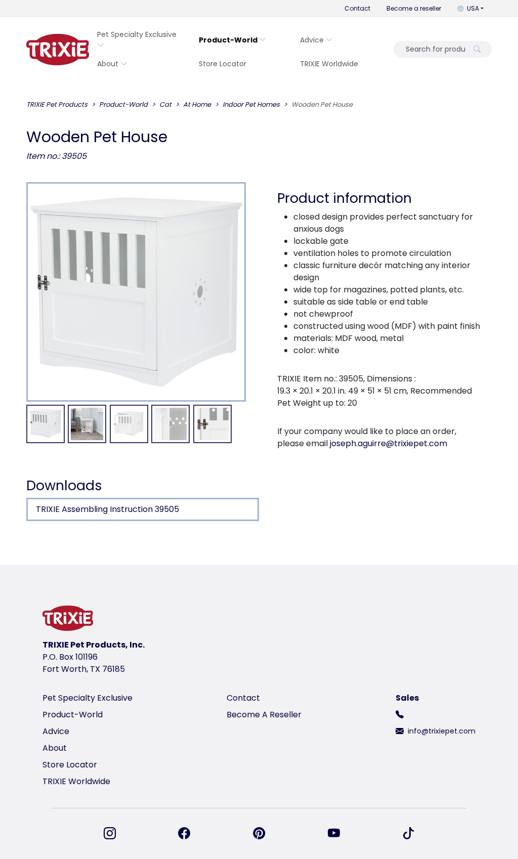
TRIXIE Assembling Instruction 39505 (107, 509)
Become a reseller (413, 8)
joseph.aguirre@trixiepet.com (388, 443)
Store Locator (222, 64)
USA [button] (473, 8)
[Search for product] (477, 49)
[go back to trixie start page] (57, 49)
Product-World (228, 40)
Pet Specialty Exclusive (137, 34)
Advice (312, 40)
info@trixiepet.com (442, 731)
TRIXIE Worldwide (329, 64)
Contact (357, 8)
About (107, 64)
